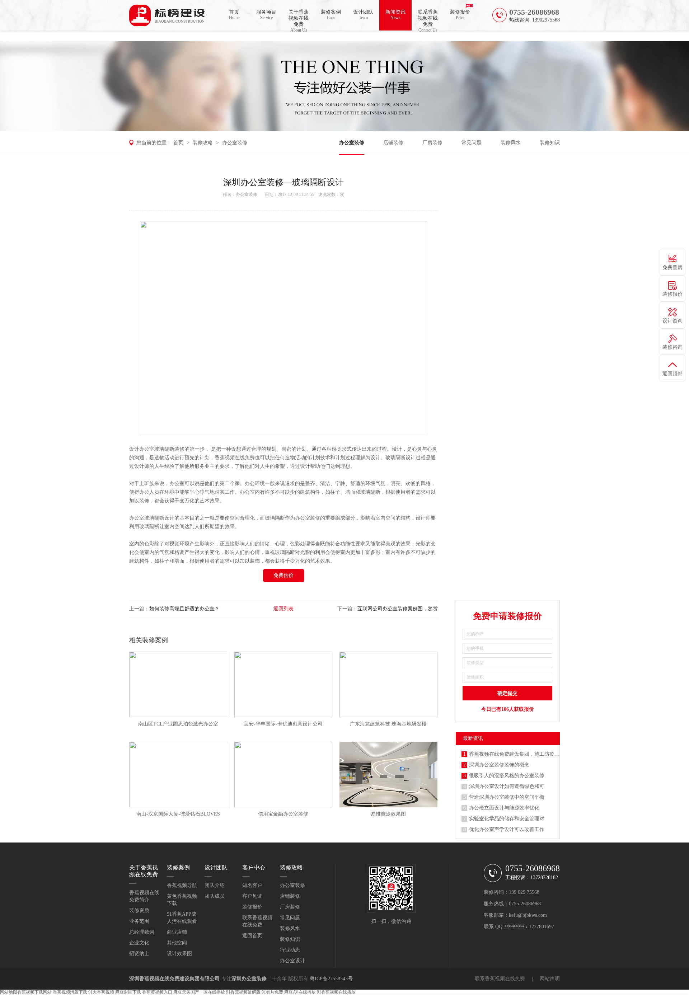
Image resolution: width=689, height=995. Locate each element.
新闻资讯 (395, 14)
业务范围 (139, 921)
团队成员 (215, 896)
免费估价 (283, 575)
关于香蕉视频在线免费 (299, 19)
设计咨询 (672, 320)
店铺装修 (393, 142)
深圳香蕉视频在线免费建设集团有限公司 (174, 978)
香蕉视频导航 (182, 885)
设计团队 (363, 14)
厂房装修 (432, 142)
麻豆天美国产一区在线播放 (199, 992)
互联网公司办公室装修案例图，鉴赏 (397, 608)
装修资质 (139, 910)
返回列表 (283, 608)
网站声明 (550, 978)
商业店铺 (177, 932)
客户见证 (252, 896)
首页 (234, 14)
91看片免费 (272, 992)
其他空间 (177, 942)
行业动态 (290, 950)
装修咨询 (672, 347)
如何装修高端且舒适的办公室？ (184, 608)
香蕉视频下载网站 (34, 992)
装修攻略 (203, 142)
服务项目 (266, 14)
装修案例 (331, 14)
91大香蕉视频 (101, 992)
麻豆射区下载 (128, 992)
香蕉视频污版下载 (70, 992)
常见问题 (471, 142)
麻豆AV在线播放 (300, 992)
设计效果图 (179, 953)
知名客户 (252, 885)
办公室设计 (292, 960)
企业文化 (139, 942)
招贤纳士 (139, 953)
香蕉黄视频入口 (157, 992)
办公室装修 (234, 142)
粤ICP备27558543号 (331, 978)
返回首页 (252, 935)
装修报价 (460, 14)
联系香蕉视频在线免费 (428, 19)
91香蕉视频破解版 (243, 992)
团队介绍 (215, 885)
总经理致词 (141, 932)
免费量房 (672, 267)
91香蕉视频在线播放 (336, 992)
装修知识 (550, 142)
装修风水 (511, 142)
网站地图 (8, 992)
